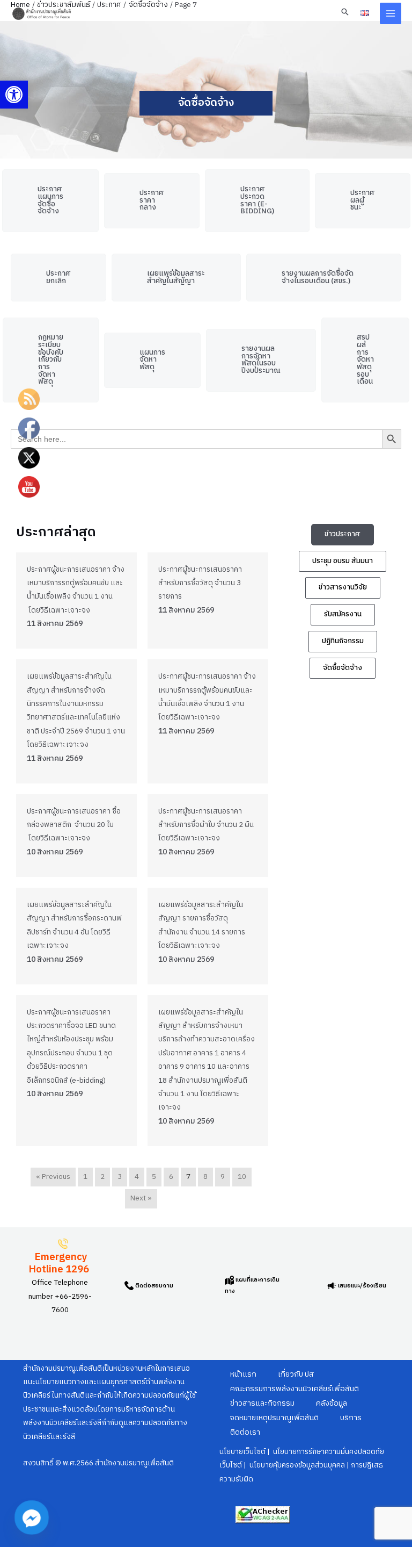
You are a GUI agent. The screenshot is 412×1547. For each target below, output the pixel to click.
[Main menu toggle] (391, 14)
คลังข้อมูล (331, 1403)
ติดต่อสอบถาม (153, 1286)
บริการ (351, 1418)
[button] (14, 95)
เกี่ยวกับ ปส (296, 1374)
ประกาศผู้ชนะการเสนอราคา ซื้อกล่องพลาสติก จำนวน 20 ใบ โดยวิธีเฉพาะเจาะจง (74, 825)
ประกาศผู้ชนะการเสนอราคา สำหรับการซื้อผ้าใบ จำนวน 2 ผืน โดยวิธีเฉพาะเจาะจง (206, 825)
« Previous (53, 1177)
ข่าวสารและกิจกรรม (262, 1403)
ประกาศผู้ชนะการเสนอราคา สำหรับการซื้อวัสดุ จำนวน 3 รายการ (200, 583)
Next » (141, 1198)
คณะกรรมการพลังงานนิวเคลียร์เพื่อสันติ (294, 1389)
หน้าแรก (243, 1374)
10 (242, 1177)
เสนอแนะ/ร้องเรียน (361, 1286)
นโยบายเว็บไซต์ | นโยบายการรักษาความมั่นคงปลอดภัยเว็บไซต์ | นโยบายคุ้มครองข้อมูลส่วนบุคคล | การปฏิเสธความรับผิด (301, 1465)
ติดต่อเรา (245, 1432)
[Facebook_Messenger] (32, 1517)
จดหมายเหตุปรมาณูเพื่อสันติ (274, 1418)
